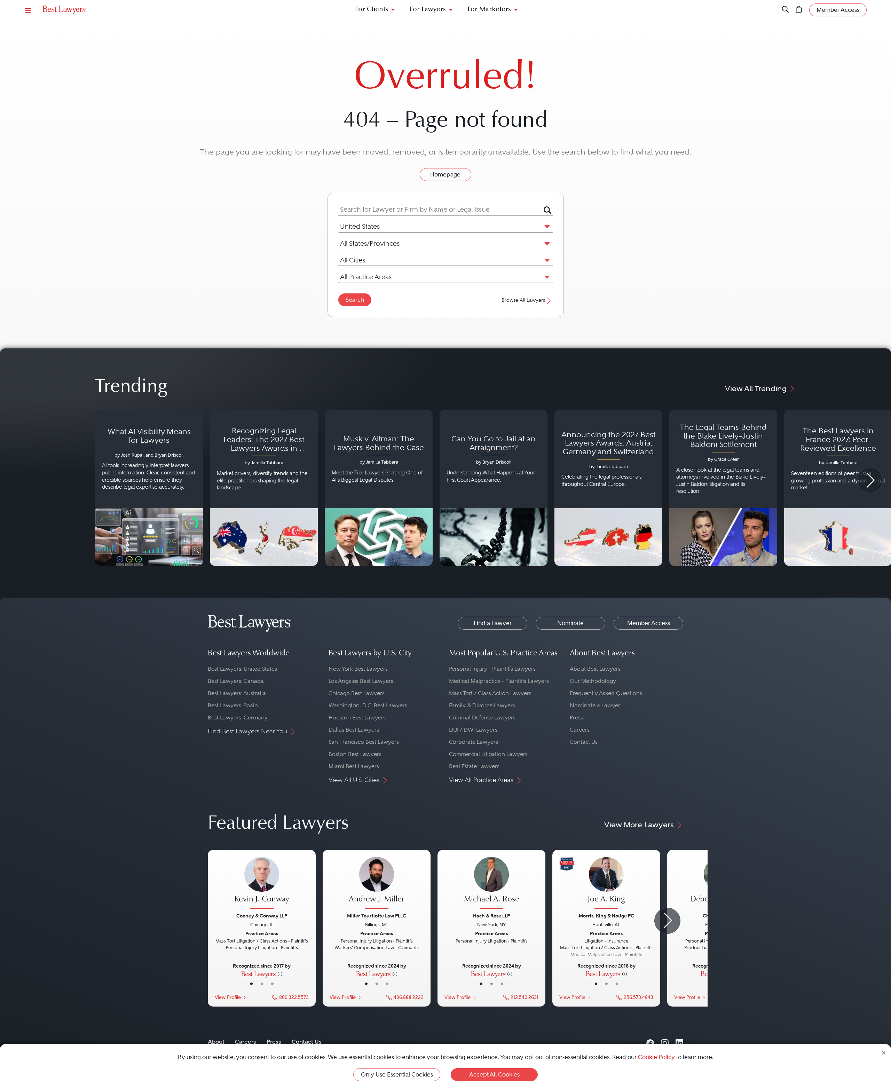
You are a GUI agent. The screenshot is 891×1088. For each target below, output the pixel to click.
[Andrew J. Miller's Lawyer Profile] (377, 883)
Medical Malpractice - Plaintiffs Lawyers (499, 681)
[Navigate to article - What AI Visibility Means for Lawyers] (149, 488)
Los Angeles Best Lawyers (361, 681)
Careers (580, 729)
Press (576, 717)
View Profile (228, 997)
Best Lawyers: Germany (238, 717)
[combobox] (441, 209)
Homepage (445, 174)
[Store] (799, 10)
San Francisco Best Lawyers (364, 742)
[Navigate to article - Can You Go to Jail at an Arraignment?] (493, 488)
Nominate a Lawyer (595, 705)
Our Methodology (593, 681)
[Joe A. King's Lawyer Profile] (606, 883)
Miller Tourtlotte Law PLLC (376, 916)
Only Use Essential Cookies (397, 1074)
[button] (545, 226)
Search (355, 299)
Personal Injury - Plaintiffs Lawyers (492, 668)
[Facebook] (650, 1041)
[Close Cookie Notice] (884, 1052)
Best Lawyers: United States (242, 668)
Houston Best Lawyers (357, 717)
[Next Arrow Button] (870, 480)
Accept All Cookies (494, 1074)
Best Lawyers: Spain (233, 705)
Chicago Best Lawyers (357, 693)
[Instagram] (665, 1041)
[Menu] (28, 10)
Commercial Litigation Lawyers (488, 754)
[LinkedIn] (679, 1041)
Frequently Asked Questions (606, 693)
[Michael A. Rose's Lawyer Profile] (491, 883)
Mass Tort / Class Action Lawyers (490, 693)
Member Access (648, 623)
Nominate (570, 623)
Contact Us (584, 742)
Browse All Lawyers (523, 300)
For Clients (371, 9)
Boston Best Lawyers (355, 754)
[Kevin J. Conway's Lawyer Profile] (262, 883)
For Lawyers (428, 9)
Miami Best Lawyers (354, 766)
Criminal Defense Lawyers (482, 717)
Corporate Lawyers (473, 742)
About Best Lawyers (595, 668)
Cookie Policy (656, 1057)
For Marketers (489, 9)
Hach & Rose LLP (491, 916)
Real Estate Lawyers (474, 766)
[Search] (785, 10)
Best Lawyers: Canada (236, 681)
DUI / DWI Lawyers (473, 729)
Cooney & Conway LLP (261, 916)
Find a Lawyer (493, 623)
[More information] (280, 973)
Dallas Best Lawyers (354, 729)
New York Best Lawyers (358, 668)
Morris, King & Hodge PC (606, 916)
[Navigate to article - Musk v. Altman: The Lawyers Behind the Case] (379, 488)
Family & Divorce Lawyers (482, 705)
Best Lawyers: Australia (237, 693)
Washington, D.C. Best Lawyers (368, 705)
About (216, 1041)
